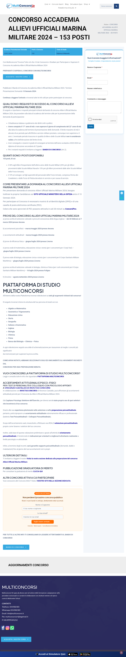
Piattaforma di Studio (66, 8)
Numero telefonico (94, 88)
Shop (86, 4)
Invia (91, 126)
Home (106, 24)
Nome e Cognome (94, 67)
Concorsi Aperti (57, 4)
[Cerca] (116, 6)
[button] (47, 4)
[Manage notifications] (121, 652)
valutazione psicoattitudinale (65, 423)
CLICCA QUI (38, 471)
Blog (67, 4)
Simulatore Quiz (76, 4)
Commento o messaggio (96, 99)
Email (90, 78)
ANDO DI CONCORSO (52, 150)
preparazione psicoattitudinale (64, 410)
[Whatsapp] (121, 197)
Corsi (46, 4)
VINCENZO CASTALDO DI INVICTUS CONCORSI (27, 388)
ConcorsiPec (70, 209)
